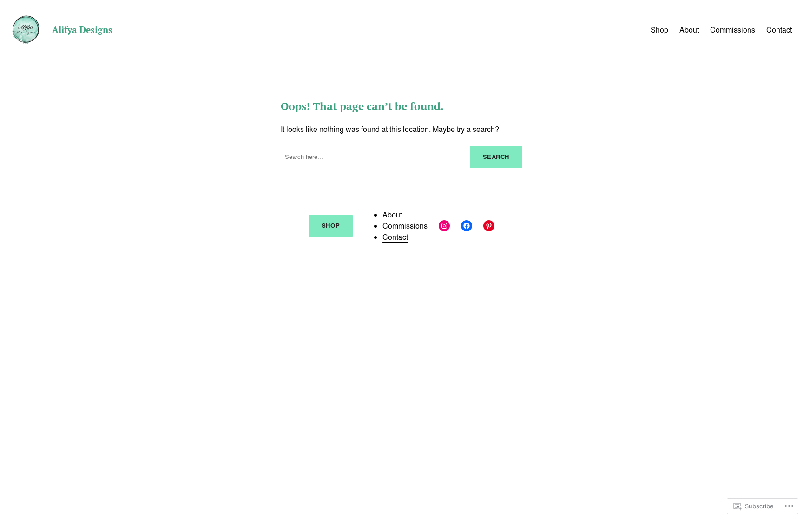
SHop (331, 225)
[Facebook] (466, 225)
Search (496, 156)
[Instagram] (444, 225)
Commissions (405, 226)
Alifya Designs (82, 29)
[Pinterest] (488, 225)
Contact (395, 237)
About (392, 215)
